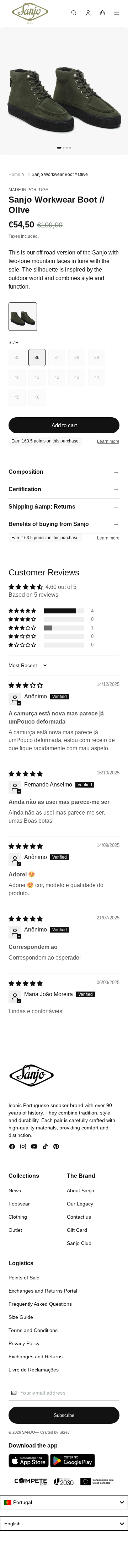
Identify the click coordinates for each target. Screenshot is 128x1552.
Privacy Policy (24, 1343)
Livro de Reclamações (34, 1370)
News (15, 1190)
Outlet (15, 1230)
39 (99, 360)
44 (99, 380)
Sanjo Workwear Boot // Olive (60, 174)
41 (40, 380)
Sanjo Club (79, 1243)
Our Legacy (80, 1204)
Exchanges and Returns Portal (43, 1291)
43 (79, 380)
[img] (26, 685)
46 (40, 400)
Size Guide (21, 1317)
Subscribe (64, 1415)
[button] (74, 13)
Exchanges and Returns (36, 1356)
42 (59, 380)
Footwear (19, 1204)
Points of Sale (24, 1277)
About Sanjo (80, 1190)
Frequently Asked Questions (40, 1304)
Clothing (18, 1217)
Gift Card (77, 1230)
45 (20, 400)
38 (79, 360)
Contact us (79, 1217)
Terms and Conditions (33, 1330)
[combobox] (64, 1502)
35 (20, 360)
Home (14, 174)
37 (59, 360)
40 (20, 380)
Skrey (64, 1432)
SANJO (28, 1432)
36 (37, 357)
